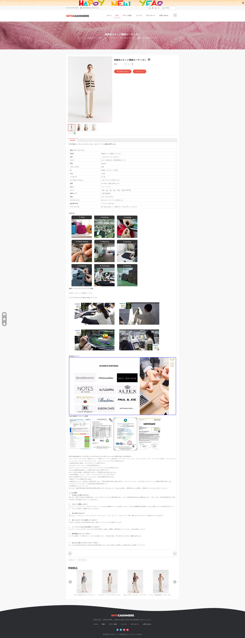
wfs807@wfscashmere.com (90, 8)
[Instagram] (158, 8)
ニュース (124, 624)
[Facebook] (149, 8)
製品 (103, 624)
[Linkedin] (152, 8)
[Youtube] (155, 8)
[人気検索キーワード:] (175, 15)
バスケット (139, 71)
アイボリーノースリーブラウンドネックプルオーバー (110, 595)
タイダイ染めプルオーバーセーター (84, 595)
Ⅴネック (72, 560)
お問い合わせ (124, 71)
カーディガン (82, 560)
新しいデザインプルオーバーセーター (135, 595)
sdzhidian (139, 634)
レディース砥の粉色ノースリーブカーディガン (161, 595)
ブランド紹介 (113, 624)
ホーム (96, 624)
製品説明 (72, 140)
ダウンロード (135, 624)
